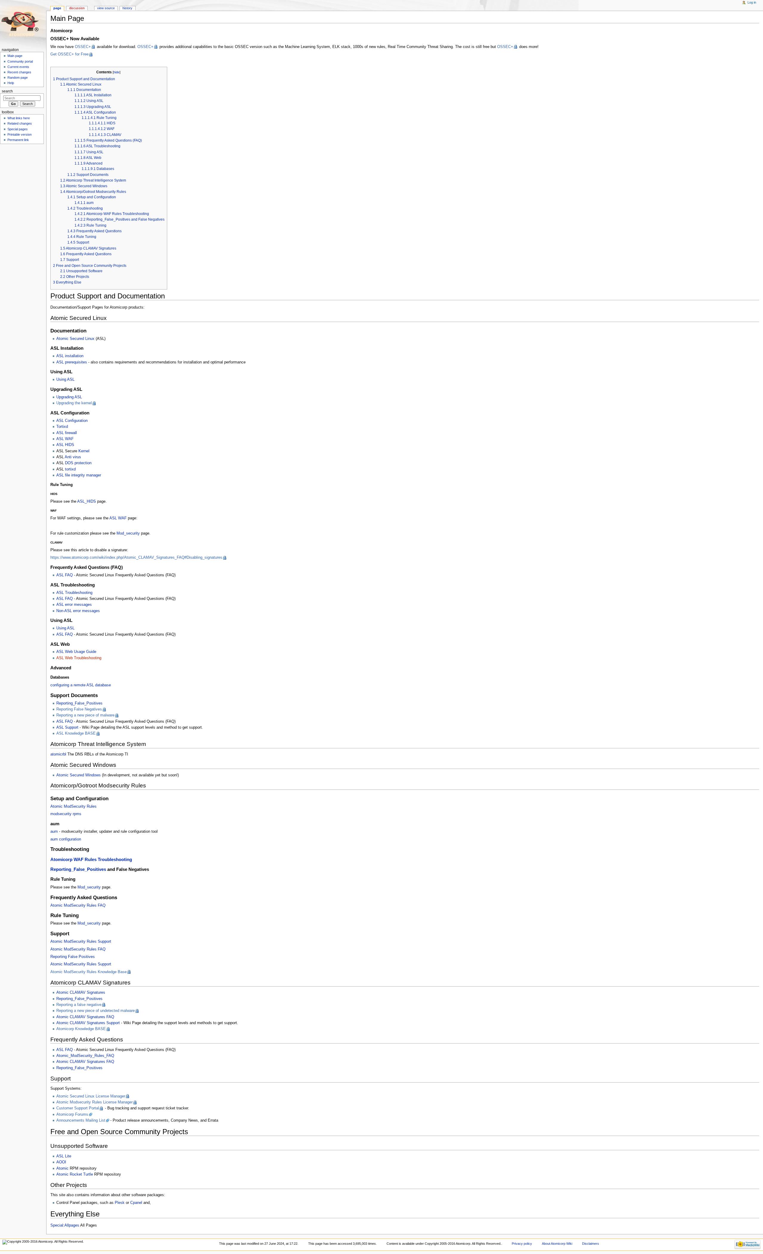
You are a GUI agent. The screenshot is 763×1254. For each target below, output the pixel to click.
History (127, 8)
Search (7, 91)
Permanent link (18, 140)
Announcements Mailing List (80, 1120)
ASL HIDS (65, 445)
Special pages (17, 129)
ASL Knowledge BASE (76, 733)
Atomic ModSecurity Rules (73, 806)
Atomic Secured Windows (78, 775)
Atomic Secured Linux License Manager (90, 1096)
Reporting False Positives (72, 957)
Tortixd (62, 427)
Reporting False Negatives (79, 709)
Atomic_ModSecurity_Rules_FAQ (85, 1056)
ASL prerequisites (71, 362)
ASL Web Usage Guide (76, 652)
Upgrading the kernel (74, 403)
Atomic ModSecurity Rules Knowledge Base (88, 972)
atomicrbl (58, 754)
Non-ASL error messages (78, 611)
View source (106, 8)
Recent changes (19, 72)
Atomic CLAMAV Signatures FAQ (85, 1017)
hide (117, 72)
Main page (14, 56)
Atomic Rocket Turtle (74, 1174)
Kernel (83, 451)
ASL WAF (65, 439)
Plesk (120, 1203)
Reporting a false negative (78, 1005)
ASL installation (69, 356)
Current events (18, 67)
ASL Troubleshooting (74, 593)
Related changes (19, 123)
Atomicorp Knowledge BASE (81, 1029)
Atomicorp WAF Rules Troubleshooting (91, 859)
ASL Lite (63, 1156)
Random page (17, 77)
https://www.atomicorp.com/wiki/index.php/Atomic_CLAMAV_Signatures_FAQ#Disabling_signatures (136, 557)
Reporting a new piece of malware (85, 715)
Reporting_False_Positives (79, 703)
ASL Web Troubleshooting (78, 658)
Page (57, 8)
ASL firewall (66, 433)
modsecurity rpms (65, 814)
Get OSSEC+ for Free (69, 54)
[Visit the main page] (23, 23)
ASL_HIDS (86, 501)
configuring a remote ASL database (80, 685)
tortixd (70, 469)
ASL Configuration (72, 421)
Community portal (20, 61)
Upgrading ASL (69, 397)
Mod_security (128, 533)
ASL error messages (74, 605)
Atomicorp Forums (72, 1114)
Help (10, 83)
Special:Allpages (64, 1225)
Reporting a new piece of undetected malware (95, 1011)
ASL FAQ (64, 575)
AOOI (61, 1162)
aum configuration (65, 839)
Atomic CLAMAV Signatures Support (88, 1023)
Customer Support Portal (77, 1108)
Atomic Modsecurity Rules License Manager (94, 1102)
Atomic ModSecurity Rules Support (80, 941)
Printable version (19, 134)
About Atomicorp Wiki (557, 1243)
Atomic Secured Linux (75, 339)
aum (54, 831)
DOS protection (78, 463)
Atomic (62, 1168)
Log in (752, 2)
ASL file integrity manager (78, 475)
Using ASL (65, 379)
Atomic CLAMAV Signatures (80, 992)
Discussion (77, 8)
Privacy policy (522, 1243)
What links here (18, 118)
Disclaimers (590, 1243)
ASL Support (67, 727)
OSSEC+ (83, 47)
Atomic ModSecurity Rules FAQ (78, 905)
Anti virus (73, 457)
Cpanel (136, 1203)
